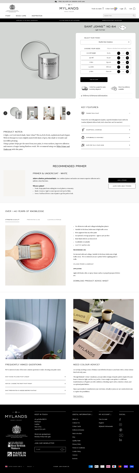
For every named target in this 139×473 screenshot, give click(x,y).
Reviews (74, 458)
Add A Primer (122, 180)
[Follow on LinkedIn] (121, 440)
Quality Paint (76, 441)
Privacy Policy (76, 444)
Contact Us (76, 423)
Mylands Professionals (106, 426)
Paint (7, 16)
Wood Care (21, 16)
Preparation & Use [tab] (33, 219)
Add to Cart (94, 79)
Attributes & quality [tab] (12, 219)
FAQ (73, 437)
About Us (75, 419)
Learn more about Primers (122, 186)
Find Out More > (78, 396)
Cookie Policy (76, 451)
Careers (74, 455)
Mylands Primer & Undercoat (83, 264)
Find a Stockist (77, 433)
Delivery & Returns (78, 430)
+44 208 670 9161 (40, 429)
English (29, 466)
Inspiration (37, 16)
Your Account (103, 419)
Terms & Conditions (78, 448)
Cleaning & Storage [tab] (54, 219)
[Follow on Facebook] (121, 420)
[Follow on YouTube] (121, 435)
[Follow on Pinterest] (121, 430)
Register (101, 423)
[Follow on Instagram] (121, 425)
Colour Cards (76, 426)
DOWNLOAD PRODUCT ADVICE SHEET (90, 281)
